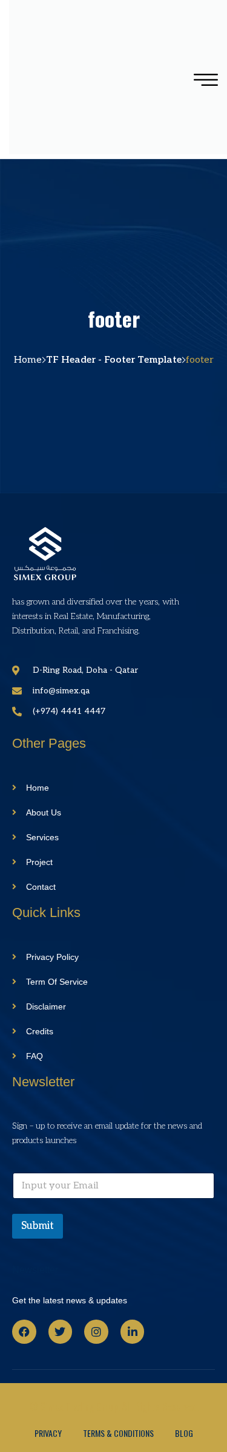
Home (28, 360)
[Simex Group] (83, 79)
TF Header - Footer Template (114, 360)
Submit (37, 1226)
